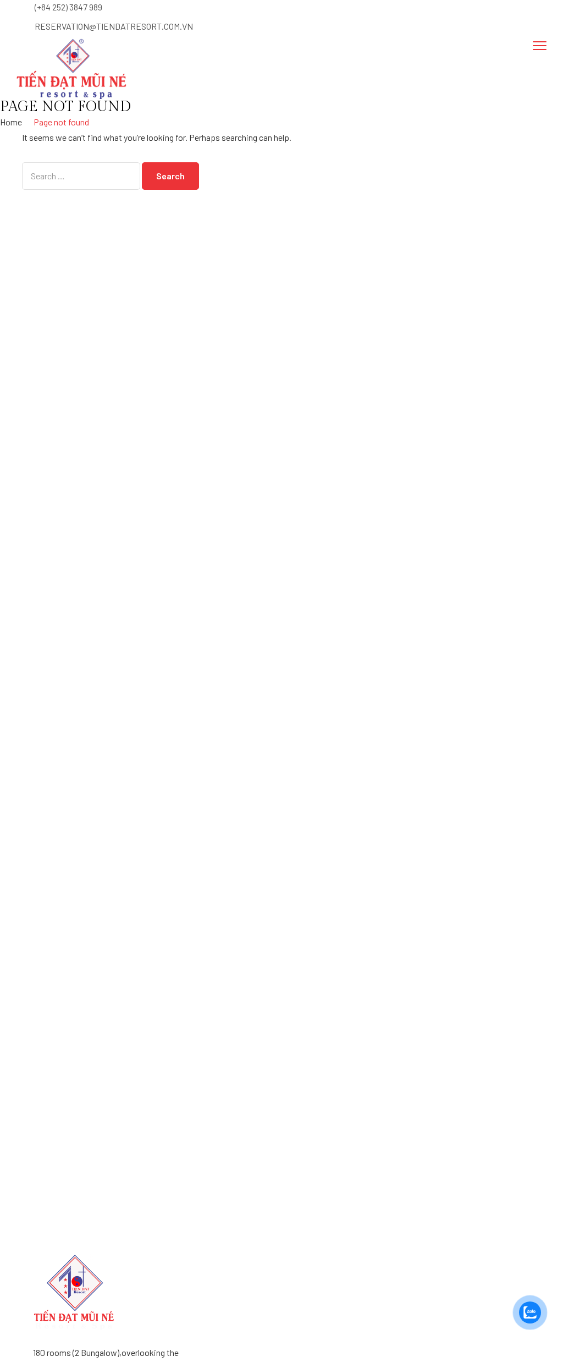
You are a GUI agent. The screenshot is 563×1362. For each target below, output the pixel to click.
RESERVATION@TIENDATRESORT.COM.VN (114, 26)
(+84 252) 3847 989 (68, 7)
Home (11, 122)
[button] (329, 63)
